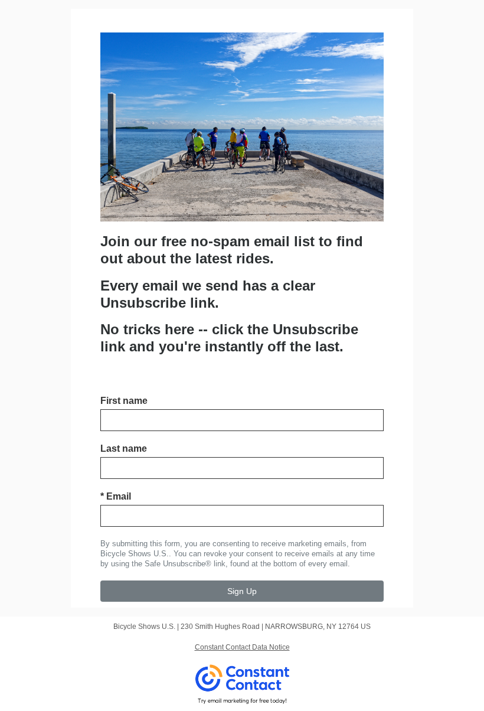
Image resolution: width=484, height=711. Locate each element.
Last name (123, 448)
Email (115, 496)
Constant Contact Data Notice (242, 647)
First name (124, 401)
